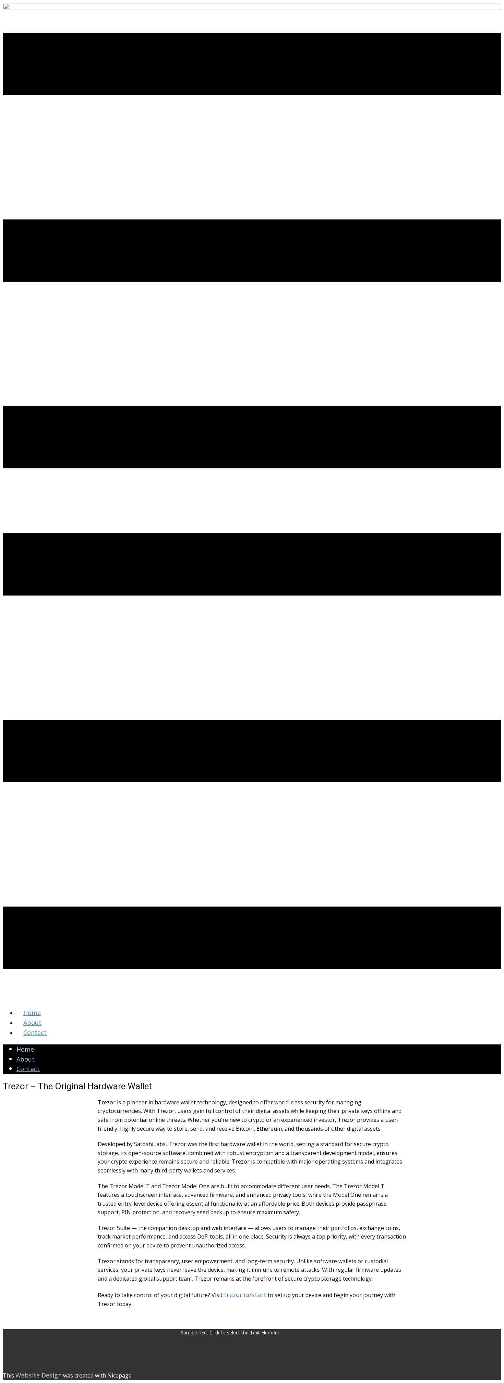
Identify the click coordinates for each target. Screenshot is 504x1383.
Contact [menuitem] (35, 1032)
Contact (28, 1069)
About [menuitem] (32, 1022)
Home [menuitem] (32, 1012)
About (25, 1059)
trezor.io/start (245, 1295)
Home (25, 1049)
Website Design (38, 1375)
